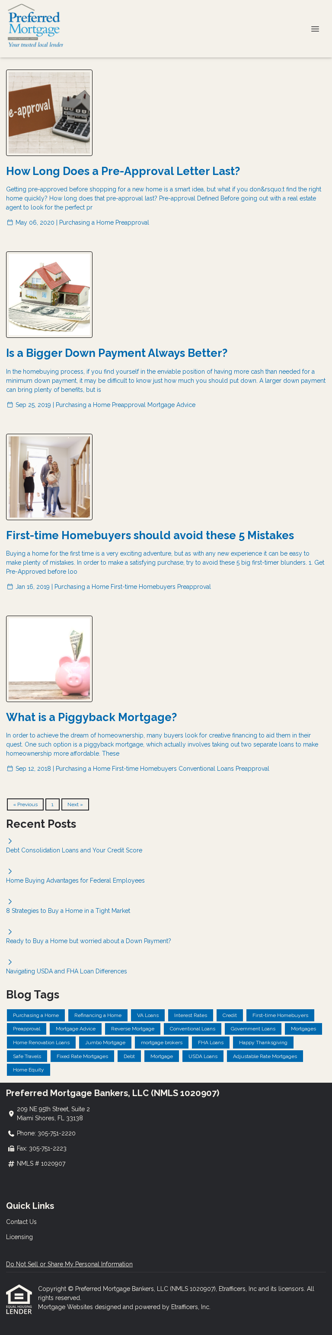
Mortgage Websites (66, 1306)
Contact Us (21, 1221)
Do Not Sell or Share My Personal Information (69, 1264)
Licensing (19, 1236)
